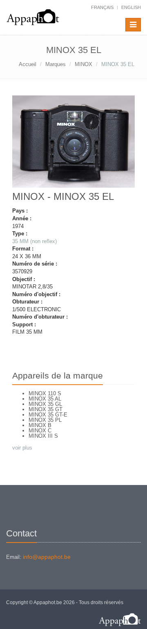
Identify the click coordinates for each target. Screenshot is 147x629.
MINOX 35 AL (45, 399)
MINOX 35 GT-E (48, 415)
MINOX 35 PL (45, 420)
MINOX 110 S (45, 393)
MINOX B (40, 425)
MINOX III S (43, 436)
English (131, 7)
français (102, 7)
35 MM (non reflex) (34, 241)
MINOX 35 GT (45, 409)
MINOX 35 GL (45, 404)
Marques (55, 64)
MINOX (83, 64)
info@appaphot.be (47, 557)
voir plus (22, 448)
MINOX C (40, 430)
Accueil (27, 64)
